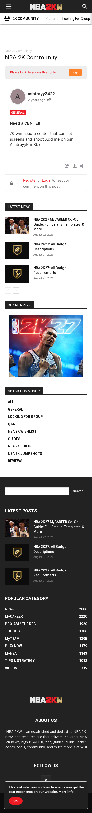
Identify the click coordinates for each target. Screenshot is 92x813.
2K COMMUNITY (26, 19)
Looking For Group (76, 19)
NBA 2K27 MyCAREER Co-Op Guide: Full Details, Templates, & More (58, 224)
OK (15, 801)
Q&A (11, 424)
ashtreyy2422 (41, 93)
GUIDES (14, 439)
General (52, 19)
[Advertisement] (46, 37)
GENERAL (15, 409)
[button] (8, 6)
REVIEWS (15, 461)
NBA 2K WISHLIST (22, 431)
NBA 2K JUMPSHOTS (25, 454)
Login (75, 72)
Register (30, 180)
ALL (11, 402)
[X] (46, 780)
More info (66, 792)
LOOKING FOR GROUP (25, 417)
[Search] (85, 6)
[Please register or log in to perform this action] (75, 166)
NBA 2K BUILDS (20, 446)
